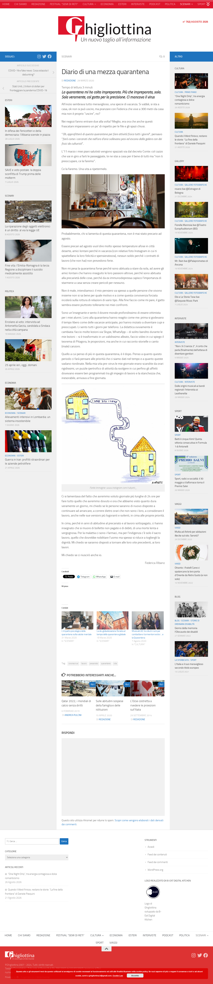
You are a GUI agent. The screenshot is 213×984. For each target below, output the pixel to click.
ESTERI (122, 4)
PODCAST (154, 4)
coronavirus (73, 663)
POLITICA (170, 4)
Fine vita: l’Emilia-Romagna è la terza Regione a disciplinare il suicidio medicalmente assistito (27, 269)
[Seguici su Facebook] (50, 56)
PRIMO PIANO (191, 92)
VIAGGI (177, 528)
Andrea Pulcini (73, 715)
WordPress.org (155, 869)
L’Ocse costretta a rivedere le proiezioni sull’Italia (143, 705)
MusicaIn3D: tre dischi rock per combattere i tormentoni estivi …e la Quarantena (147, 634)
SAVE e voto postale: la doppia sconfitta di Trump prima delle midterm (23, 173)
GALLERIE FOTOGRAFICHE (196, 185)
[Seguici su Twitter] (44, 56)
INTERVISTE (138, 4)
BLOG (177, 620)
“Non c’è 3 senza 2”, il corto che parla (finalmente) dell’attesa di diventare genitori (191, 350)
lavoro (84, 663)
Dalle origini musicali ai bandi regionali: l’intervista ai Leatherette (190, 389)
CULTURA (88, 4)
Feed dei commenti (158, 862)
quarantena (105, 663)
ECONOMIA (107, 4)
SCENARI (185, 4)
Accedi (151, 846)
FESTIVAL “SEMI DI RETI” (64, 4)
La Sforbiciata (182, 660)
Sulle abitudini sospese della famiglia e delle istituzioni (109, 705)
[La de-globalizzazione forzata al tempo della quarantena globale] (112, 620)
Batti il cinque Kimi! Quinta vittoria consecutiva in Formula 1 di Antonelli (191, 443)
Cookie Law (118, 975)
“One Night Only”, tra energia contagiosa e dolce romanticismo (190, 100)
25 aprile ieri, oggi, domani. (21, 365)
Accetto (135, 975)
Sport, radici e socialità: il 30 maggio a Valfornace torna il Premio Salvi (189, 482)
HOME (6, 4)
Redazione (70, 80)
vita (115, 663)
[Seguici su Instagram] (39, 56)
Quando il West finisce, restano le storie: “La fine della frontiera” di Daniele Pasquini (191, 139)
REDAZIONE (38, 4)
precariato (94, 663)
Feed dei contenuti (157, 854)
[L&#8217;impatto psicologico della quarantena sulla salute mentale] (77, 620)
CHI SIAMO (20, 4)
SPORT (201, 4)
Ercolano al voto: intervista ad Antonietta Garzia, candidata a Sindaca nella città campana (27, 325)
